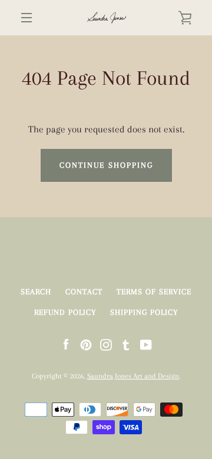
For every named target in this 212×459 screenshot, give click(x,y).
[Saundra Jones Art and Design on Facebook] (66, 344)
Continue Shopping (106, 165)
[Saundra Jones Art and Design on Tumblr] (126, 344)
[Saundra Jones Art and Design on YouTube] (146, 344)
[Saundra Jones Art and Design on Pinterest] (86, 344)
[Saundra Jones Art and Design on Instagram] (106, 344)
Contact (83, 291)
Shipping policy (144, 312)
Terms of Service (154, 291)
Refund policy (65, 312)
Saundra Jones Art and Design (133, 375)
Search (36, 291)
